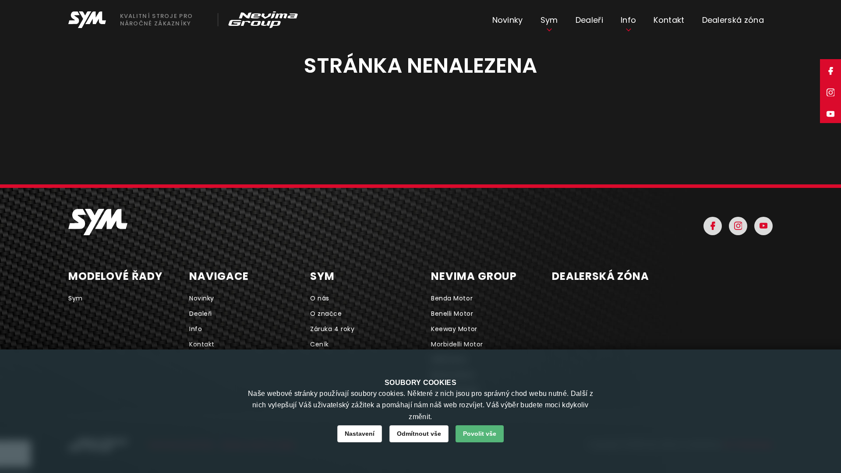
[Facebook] (712, 226)
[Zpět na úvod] (97, 222)
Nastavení (360, 433)
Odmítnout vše (419, 433)
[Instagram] (738, 226)
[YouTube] (763, 226)
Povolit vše (479, 433)
